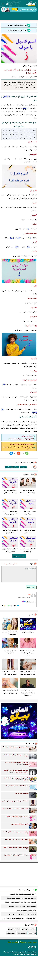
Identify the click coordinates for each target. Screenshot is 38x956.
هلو (4, 384)
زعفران (17, 247)
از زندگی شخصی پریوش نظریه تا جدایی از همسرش (22, 894)
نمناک (25, 108)
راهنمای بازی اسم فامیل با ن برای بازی (28, 512)
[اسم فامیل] (19, 176)
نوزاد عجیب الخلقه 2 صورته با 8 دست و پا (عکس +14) (27, 693)
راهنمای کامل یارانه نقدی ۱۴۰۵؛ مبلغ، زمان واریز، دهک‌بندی (18, 448)
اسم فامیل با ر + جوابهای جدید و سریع (10, 531)
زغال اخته (18, 238)
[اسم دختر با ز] (19, 344)
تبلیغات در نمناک (13, 942)
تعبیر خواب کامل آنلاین (29, 929)
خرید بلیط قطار (10, 933)
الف (34, 130)
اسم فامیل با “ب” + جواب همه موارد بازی (10, 550)
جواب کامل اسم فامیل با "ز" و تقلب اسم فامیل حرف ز (20, 71)
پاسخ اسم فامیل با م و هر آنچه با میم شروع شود (10, 512)
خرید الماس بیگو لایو (27, 436)
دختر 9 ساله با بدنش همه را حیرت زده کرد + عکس (10, 672)
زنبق (28, 247)
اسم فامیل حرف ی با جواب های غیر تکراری (10, 491)
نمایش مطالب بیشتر (19, 556)
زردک (27, 229)
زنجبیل (12, 238)
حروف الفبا (8, 467)
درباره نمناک (22, 942)
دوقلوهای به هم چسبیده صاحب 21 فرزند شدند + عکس (27, 653)
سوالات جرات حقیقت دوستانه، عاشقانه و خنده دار (27, 492)
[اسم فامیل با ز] (19, 271)
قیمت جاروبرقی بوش (14, 929)
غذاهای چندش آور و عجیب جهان (10, 651)
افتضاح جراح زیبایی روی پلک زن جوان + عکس (20, 439)
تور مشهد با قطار (22, 933)
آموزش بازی (23, 467)
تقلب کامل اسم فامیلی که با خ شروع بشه (28, 550)
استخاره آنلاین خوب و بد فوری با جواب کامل (21, 444)
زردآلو (29, 238)
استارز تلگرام (32, 933)
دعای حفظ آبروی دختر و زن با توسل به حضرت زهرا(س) (21, 898)
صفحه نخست (32, 942)
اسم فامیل (6, 96)
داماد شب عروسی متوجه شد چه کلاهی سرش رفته (27, 672)
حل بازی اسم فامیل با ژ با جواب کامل (27, 531)
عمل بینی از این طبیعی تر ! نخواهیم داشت (10, 632)
